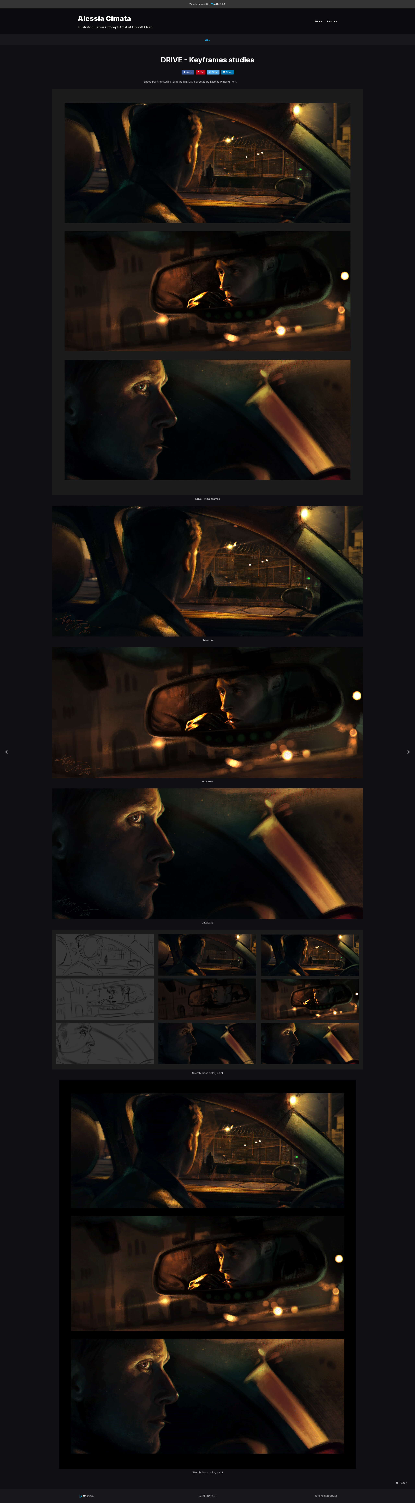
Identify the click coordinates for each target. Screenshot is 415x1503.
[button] (401, 1483)
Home (318, 21)
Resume (332, 21)
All (207, 39)
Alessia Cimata (104, 18)
